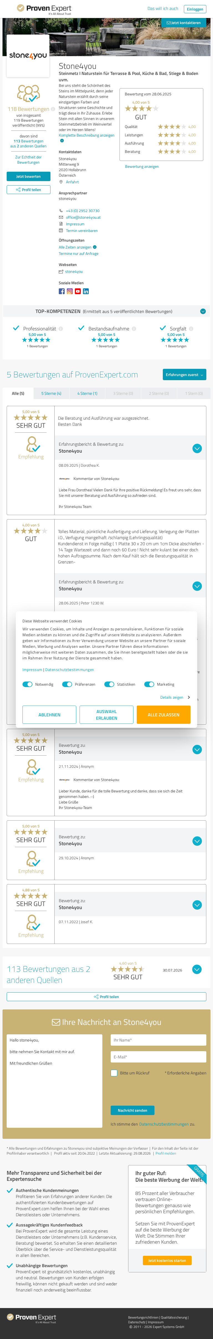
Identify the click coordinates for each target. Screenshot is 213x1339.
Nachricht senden (132, 1110)
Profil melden (166, 1153)
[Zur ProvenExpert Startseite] (44, 10)
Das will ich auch (163, 8)
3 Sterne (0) (123, 393)
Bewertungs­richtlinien (143, 1317)
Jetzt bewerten (28, 176)
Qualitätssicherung (174, 1317)
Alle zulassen (163, 714)
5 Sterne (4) (51, 393)
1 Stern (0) (194, 393)
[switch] (67, 684)
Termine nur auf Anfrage (78, 253)
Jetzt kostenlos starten (167, 1260)
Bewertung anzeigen (142, 166)
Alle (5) (18, 393)
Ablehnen (49, 714)
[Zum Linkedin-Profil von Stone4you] (87, 294)
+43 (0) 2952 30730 (83, 210)
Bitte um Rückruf (134, 1073)
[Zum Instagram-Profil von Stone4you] (71, 294)
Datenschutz (136, 1322)
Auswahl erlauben (106, 714)
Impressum (32, 669)
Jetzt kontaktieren (186, 22)
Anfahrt (72, 181)
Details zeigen (171, 697)
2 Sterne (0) (159, 393)
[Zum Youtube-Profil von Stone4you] (79, 294)
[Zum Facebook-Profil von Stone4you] (63, 294)
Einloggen (195, 9)
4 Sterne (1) (87, 393)
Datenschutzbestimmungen (69, 669)
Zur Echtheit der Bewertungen (28, 159)
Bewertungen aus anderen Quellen (28, 143)
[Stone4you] (28, 56)
